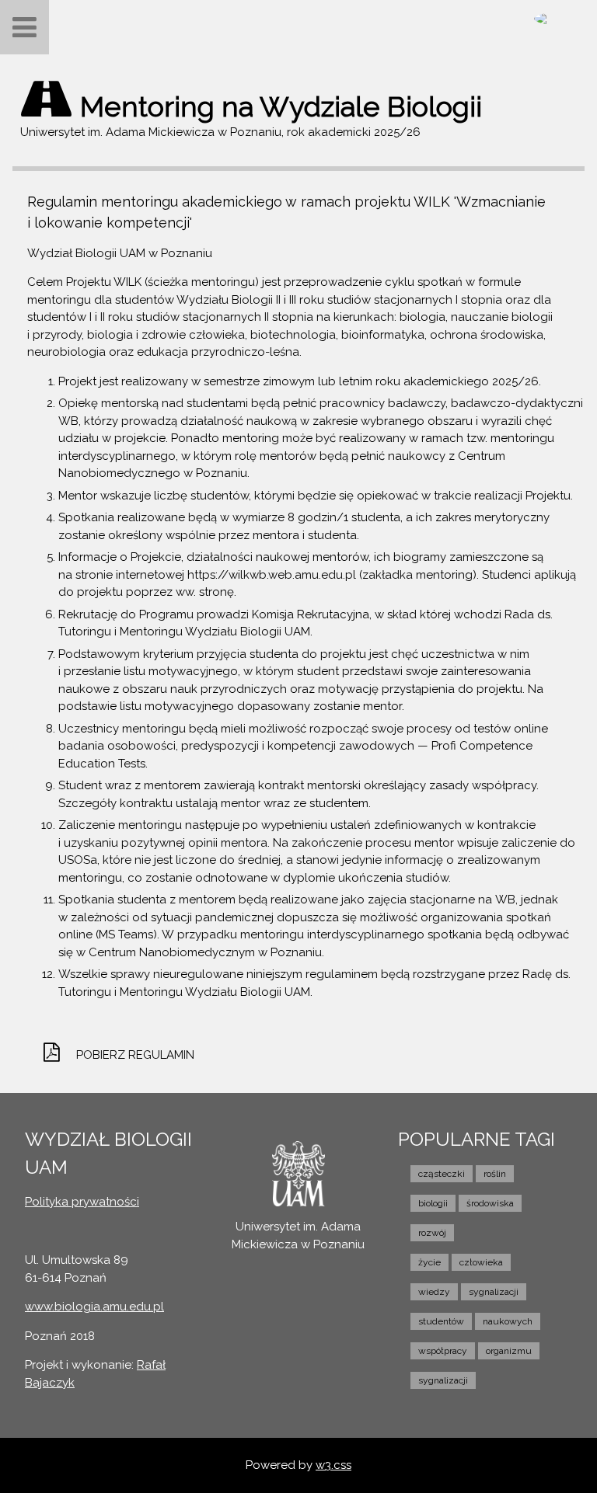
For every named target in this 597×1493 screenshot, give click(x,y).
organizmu (509, 1350)
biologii (433, 1203)
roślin (495, 1173)
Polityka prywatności (82, 1202)
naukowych (507, 1321)
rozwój (432, 1232)
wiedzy (434, 1291)
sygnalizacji (493, 1291)
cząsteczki (441, 1173)
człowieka (481, 1262)
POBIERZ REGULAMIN (135, 1055)
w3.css (333, 1465)
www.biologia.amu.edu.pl (94, 1307)
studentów (441, 1321)
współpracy (442, 1350)
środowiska (490, 1203)
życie (429, 1262)
